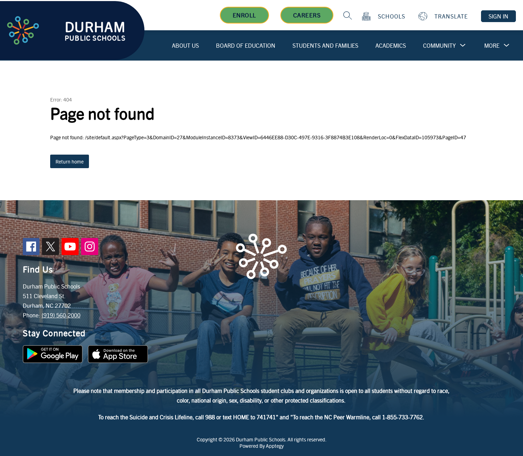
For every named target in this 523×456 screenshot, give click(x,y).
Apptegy (275, 445)
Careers (307, 15)
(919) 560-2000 (61, 315)
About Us (185, 45)
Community (439, 45)
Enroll (244, 15)
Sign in (498, 16)
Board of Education (245, 45)
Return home (70, 161)
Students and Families (325, 45)
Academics (390, 45)
